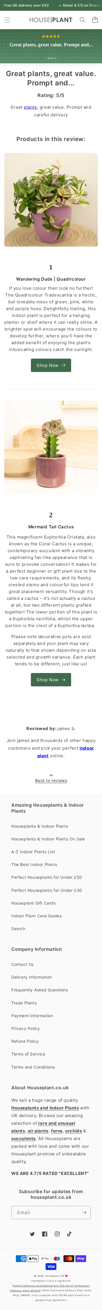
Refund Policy (25, 1041)
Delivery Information (31, 977)
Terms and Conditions (33, 1067)
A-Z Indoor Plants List (33, 851)
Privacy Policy (25, 1028)
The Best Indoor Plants (34, 864)
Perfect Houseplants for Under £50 (46, 877)
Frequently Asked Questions (39, 989)
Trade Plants (24, 1002)
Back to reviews (51, 780)
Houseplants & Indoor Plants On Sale (48, 838)
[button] (7, 20)
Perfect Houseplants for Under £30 (46, 890)
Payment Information (32, 1015)
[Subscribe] (84, 1212)
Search (18, 928)
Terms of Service (28, 1054)
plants (30, 107)
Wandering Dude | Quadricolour (51, 279)
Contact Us (22, 964)
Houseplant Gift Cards (33, 903)
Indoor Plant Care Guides (36, 915)
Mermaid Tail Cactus (51, 526)
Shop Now (48, 365)
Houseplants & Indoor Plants (39, 826)
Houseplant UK (54, 1276)
